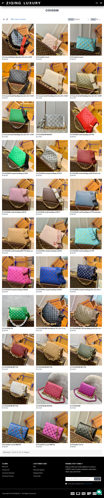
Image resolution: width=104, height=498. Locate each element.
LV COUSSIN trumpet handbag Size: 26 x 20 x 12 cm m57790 (86, 289)
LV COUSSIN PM (7, 328)
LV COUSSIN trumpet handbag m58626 (49, 289)
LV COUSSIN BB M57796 (10, 367)
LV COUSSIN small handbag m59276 (14, 212)
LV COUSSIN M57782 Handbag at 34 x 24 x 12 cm (86, 328)
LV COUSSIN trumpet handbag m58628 (15, 289)
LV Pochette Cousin (42, 57)
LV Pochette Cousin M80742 (11, 444)
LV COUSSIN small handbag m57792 (82, 134)
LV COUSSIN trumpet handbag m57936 (15, 173)
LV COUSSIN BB (75, 406)
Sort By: (71, 19)
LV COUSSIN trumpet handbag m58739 (49, 251)
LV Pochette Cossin (76, 444)
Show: (93, 19)
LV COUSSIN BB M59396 (44, 406)
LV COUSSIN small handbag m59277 (48, 212)
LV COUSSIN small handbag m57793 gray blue (85, 212)
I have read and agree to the (79, 483)
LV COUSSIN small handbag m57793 (82, 251)
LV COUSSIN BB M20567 (44, 134)
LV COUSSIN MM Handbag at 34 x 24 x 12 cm (51, 328)
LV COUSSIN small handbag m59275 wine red (85, 173)
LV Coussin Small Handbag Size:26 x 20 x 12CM (18, 96)
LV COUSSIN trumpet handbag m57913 (49, 173)
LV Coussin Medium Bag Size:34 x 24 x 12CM (17, 57)
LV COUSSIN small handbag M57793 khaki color (18, 251)
